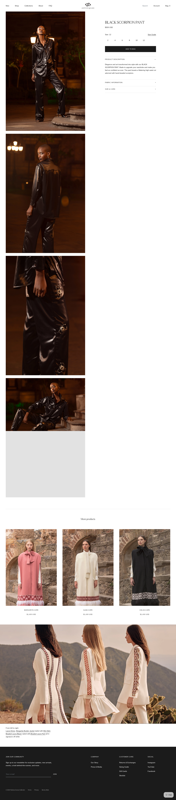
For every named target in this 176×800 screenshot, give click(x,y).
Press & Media (96, 767)
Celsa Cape (145, 610)
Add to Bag (131, 49)
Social (151, 757)
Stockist (122, 775)
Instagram (151, 763)
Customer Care (126, 757)
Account (156, 6)
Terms (29, 790)
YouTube (151, 767)
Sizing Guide (124, 767)
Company (95, 757)
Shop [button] (17, 6)
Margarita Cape (31, 610)
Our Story (94, 763)
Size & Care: (110, 89)
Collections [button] (29, 6)
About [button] (41, 6)
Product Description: (115, 59)
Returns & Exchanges (127, 763)
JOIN (55, 774)
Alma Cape (88, 610)
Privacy (36, 790)
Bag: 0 (167, 6)
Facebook (151, 771)
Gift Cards (123, 771)
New (7, 6)
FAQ (50, 6)
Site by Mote (45, 790)
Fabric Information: (114, 82)
